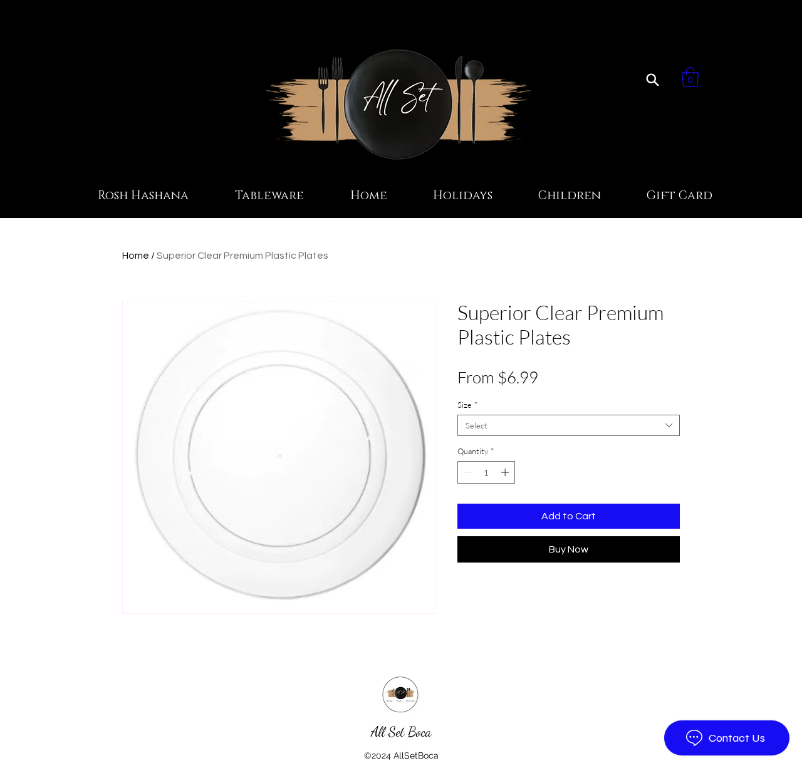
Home (135, 256)
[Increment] (506, 472)
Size (467, 405)
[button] (690, 77)
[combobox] (568, 425)
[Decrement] (466, 472)
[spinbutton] (486, 472)
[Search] (652, 80)
